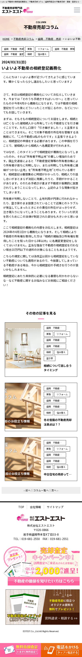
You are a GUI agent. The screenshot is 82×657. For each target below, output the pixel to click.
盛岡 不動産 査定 (14, 54)
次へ (54, 490)
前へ (28, 490)
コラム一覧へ (41, 490)
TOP (21, 507)
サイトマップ (55, 507)
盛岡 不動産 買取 (64, 48)
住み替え (42, 54)
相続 (29, 54)
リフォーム (43, 48)
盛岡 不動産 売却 (14, 48)
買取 (29, 48)
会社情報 (35, 507)
